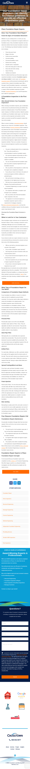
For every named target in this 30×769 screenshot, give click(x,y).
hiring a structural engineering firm (11, 205)
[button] (11, 483)
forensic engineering (15, 127)
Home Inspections (7, 498)
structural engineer (19, 123)
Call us (22, 274)
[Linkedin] (15, 755)
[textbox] (14, 639)
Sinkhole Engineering (8, 520)
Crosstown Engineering (10, 91)
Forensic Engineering (8, 515)
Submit (15, 677)
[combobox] (15, 638)
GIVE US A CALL (16, 283)
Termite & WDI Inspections (9, 537)
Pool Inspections (7, 543)
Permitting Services (7, 531)
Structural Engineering (8, 504)
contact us (13, 460)
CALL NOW (15, 471)
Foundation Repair (7, 493)
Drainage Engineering (8, 509)
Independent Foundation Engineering (11, 526)
